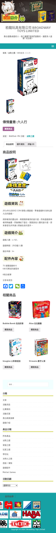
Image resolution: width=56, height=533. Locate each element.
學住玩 (5, 454)
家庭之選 (6, 445)
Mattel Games (9, 472)
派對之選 (11, 53)
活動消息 (6, 404)
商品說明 (10, 144)
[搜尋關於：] (28, 384)
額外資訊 (20, 144)
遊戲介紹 (6, 423)
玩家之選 (6, 449)
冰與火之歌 (7, 459)
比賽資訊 (6, 409)
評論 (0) (31, 144)
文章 (5, 400)
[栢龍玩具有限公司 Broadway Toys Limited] (28, 21)
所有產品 (6, 436)
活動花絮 (6, 414)
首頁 (4, 53)
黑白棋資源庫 (8, 418)
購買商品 (8, 129)
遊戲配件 (6, 468)
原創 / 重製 (7, 463)
